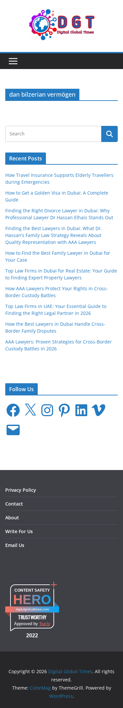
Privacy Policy (20, 490)
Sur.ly (44, 623)
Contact (14, 504)
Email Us (14, 545)
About (12, 517)
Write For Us (19, 531)
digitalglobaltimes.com (32, 609)
